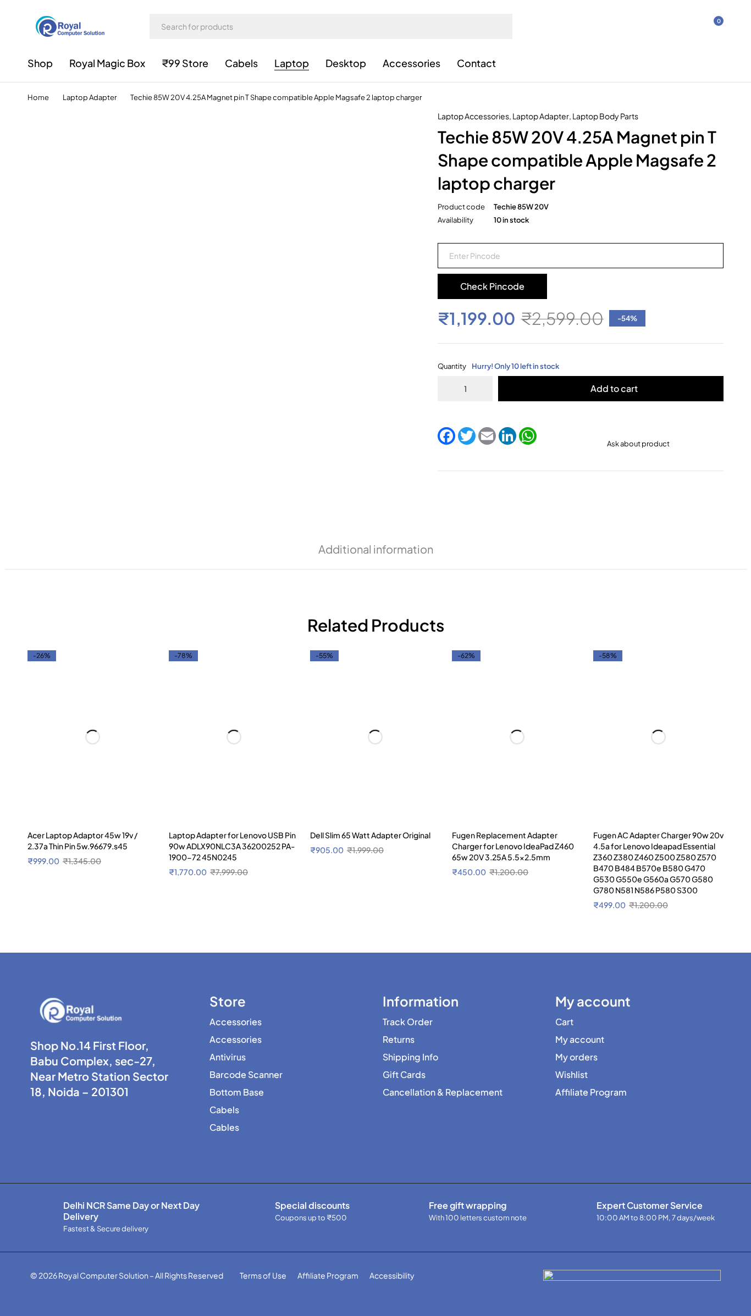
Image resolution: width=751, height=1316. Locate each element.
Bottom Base (236, 1092)
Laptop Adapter (90, 97)
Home (38, 97)
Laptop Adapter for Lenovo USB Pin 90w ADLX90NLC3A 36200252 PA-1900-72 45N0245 (232, 846)
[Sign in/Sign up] (655, 26)
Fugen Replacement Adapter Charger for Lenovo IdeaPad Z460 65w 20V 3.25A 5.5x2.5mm (513, 846)
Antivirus (227, 1057)
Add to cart (614, 388)
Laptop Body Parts (605, 116)
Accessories (235, 1021)
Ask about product (638, 443)
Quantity (498, 366)
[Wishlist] (684, 26)
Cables (224, 1127)
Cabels (224, 1109)
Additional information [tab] (375, 549)
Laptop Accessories (473, 116)
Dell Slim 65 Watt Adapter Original (370, 835)
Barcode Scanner (246, 1074)
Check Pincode (492, 286)
